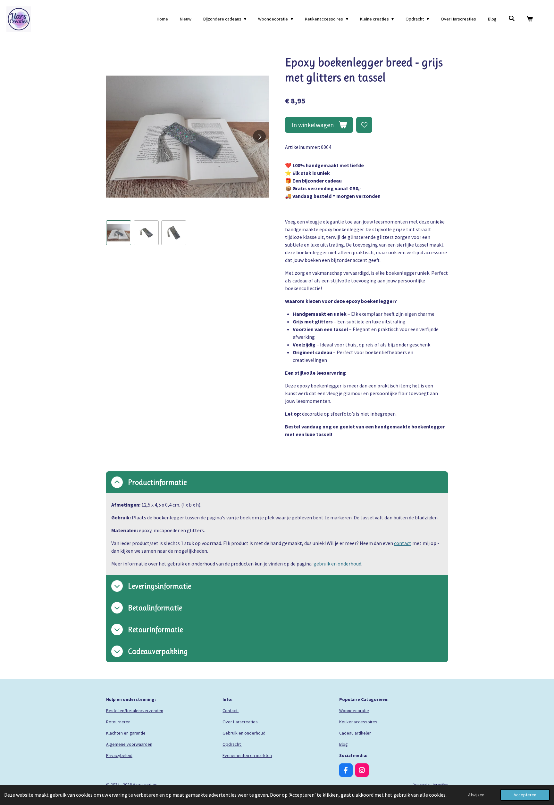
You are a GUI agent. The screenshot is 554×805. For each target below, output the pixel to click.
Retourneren (118, 722)
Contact (230, 710)
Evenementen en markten (247, 755)
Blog (343, 744)
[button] (118, 232)
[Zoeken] (511, 18)
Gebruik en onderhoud (243, 733)
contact (402, 543)
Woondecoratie (354, 710)
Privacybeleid (119, 755)
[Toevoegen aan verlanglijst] (364, 125)
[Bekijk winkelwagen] (529, 19)
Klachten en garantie (126, 733)
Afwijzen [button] (476, 795)
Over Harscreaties (240, 722)
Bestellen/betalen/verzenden (134, 710)
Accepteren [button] (525, 795)
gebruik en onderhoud (337, 563)
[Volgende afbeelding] (259, 136)
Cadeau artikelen (355, 733)
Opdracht (232, 744)
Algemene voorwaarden (129, 744)
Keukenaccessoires (358, 722)
